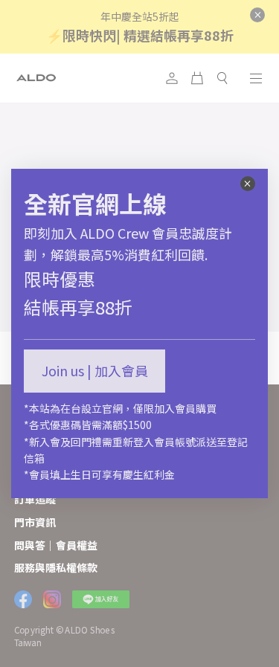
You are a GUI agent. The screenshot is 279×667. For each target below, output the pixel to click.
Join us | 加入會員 (95, 370)
